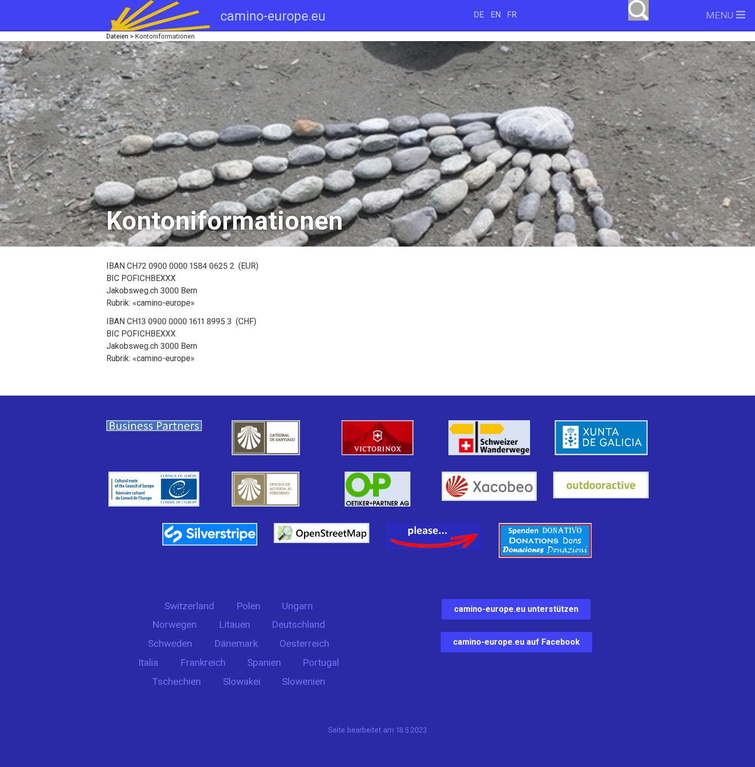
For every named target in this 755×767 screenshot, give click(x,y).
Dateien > (120, 36)
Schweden (170, 643)
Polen (248, 606)
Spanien (264, 662)
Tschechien (176, 681)
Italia (148, 662)
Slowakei (241, 681)
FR (512, 15)
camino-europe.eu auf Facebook (516, 642)
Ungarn (297, 606)
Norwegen (174, 624)
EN (495, 15)
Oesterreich (304, 643)
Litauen (234, 624)
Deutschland (298, 624)
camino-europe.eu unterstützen (516, 609)
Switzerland (189, 606)
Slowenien (303, 681)
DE (479, 15)
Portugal (321, 662)
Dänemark (236, 643)
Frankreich (202, 662)
